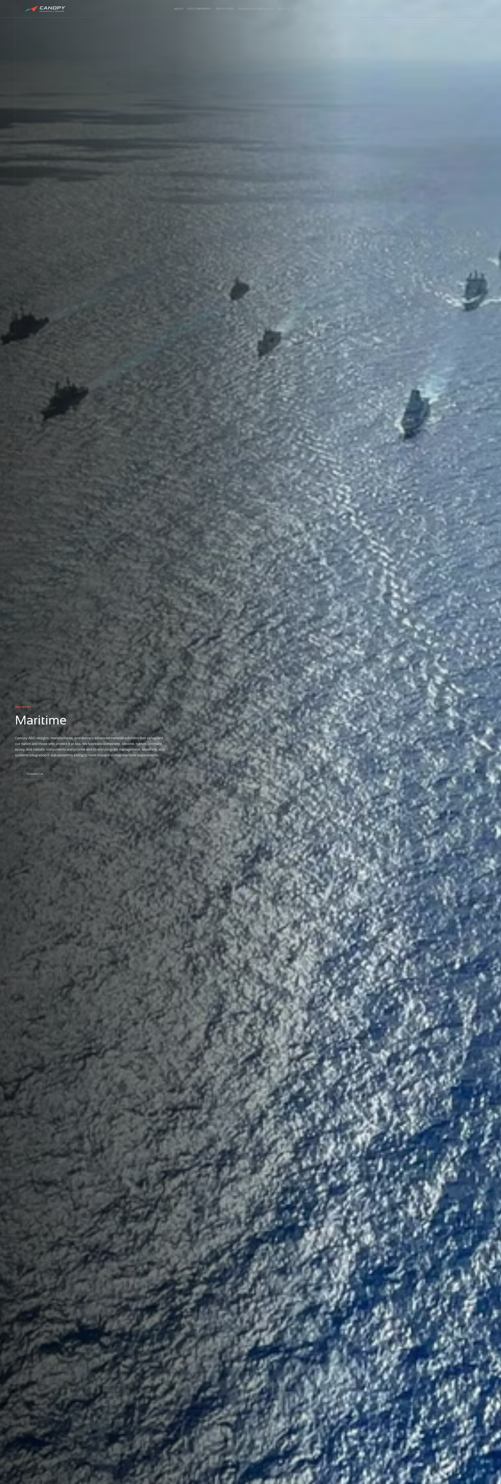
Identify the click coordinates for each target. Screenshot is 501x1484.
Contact (468, 8)
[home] (45, 9)
